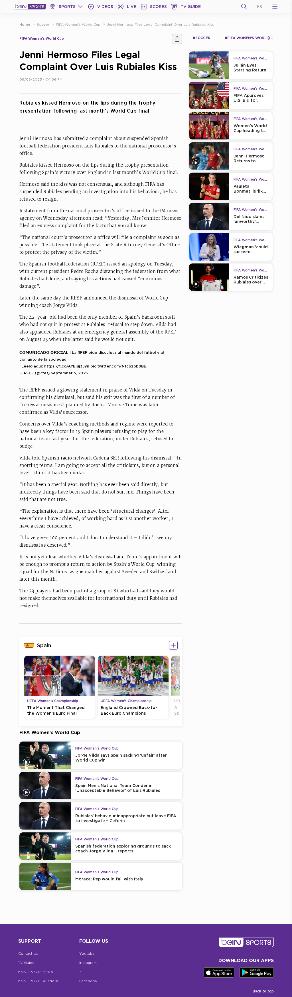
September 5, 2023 (69, 373)
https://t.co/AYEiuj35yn (66, 366)
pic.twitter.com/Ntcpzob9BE (118, 366)
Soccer (43, 24)
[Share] (177, 39)
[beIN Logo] (30, 6)
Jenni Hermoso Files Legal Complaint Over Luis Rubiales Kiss (160, 24)
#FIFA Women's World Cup (251, 38)
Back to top (263, 991)
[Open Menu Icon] (274, 6)
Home (24, 24)
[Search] (244, 6)
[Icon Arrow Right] (177, 687)
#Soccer (201, 38)
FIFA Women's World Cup (78, 24)
